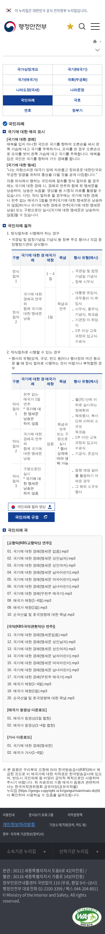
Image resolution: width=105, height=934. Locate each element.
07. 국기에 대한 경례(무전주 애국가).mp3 (39, 593)
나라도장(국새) (27, 90)
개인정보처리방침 (19, 824)
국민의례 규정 (27, 517)
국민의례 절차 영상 (31, 507)
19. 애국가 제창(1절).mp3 (27, 691)
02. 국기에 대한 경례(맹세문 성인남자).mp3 (41, 558)
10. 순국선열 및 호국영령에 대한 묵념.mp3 (40, 614)
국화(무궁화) (77, 80)
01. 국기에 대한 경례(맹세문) (29, 746)
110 (56, 883)
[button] (82, 26)
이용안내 (9, 814)
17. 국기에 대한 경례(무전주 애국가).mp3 (39, 677)
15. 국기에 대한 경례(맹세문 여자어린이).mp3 (43, 663)
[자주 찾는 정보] (70, 26)
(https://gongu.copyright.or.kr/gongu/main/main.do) (57, 791)
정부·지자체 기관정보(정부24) (23, 834)
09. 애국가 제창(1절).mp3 (27, 607)
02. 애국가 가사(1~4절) (25, 753)
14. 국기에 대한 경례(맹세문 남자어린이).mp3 (43, 656)
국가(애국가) (27, 80)
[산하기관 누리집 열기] (78, 851)
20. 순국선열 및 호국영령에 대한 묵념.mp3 (40, 698)
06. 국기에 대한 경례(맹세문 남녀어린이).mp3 (43, 586)
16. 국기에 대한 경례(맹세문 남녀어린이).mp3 (43, 670)
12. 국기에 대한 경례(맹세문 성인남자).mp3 (41, 642)
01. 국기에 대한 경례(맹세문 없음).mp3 (37, 551)
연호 (27, 110)
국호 (77, 100)
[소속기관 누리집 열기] (26, 851)
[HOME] (95, 42)
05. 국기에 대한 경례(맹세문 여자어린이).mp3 (43, 579)
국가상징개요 (27, 69)
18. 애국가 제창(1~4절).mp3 (29, 684)
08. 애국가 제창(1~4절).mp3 (29, 600)
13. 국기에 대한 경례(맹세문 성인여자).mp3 (41, 649)
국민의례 (28, 100)
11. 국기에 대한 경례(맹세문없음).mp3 (37, 635)
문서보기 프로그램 (41, 814)
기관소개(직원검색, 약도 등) (67, 824)
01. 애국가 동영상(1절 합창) (29, 718)
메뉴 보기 (97, 50)
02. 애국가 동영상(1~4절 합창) (31, 725)
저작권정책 (75, 814)
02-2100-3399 (50, 889)
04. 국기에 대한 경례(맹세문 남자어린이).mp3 (43, 572)
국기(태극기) (77, 69)
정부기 (77, 110)
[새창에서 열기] (86, 918)
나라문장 (77, 90)
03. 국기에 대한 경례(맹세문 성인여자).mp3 (41, 565)
